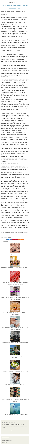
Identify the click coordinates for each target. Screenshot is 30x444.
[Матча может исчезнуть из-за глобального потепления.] (15, 369)
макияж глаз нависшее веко (6, 237)
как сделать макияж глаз (15, 235)
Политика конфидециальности (7, 440)
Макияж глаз (15, 2)
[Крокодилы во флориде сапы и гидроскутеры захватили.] (15, 354)
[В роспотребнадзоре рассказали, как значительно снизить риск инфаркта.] (15, 326)
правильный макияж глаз (9, 232)
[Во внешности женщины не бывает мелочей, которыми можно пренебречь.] (15, 296)
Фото (18, 8)
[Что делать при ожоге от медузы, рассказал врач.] (15, 413)
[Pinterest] (15, 239)
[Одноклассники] (21, 239)
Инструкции (12, 8)
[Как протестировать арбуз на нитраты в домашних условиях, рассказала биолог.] (15, 281)
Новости (9, 5)
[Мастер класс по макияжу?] (15, 252)
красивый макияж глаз (18, 232)
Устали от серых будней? (8, 430)
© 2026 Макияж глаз (5, 437)
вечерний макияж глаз (13, 233)
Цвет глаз (25, 5)
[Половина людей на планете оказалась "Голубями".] (15, 341)
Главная (4, 5)
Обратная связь (4, 442)
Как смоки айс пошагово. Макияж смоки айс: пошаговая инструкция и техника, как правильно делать (14, 426)
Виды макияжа (17, 5)
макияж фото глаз (6, 233)
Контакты (3, 438)
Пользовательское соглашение (11, 438)
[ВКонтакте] (9, 239)
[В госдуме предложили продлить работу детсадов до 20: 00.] (15, 265)
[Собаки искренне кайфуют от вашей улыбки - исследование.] (15, 311)
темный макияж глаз (21, 233)
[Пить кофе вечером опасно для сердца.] (15, 383)
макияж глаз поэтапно (24, 235)
